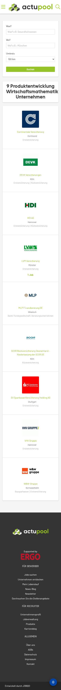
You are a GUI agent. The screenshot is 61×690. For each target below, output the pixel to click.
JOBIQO (26, 685)
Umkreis (10, 53)
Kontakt (31, 663)
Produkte (30, 623)
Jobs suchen (30, 574)
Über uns (30, 644)
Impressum (30, 659)
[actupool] (31, 6)
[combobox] (30, 32)
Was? (8, 26)
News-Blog (30, 588)
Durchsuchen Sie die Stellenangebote (30, 598)
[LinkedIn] (30, 542)
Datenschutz (30, 654)
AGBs (30, 649)
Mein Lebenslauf (30, 584)
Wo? (8, 39)
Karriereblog (30, 628)
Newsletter (30, 593)
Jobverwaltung (30, 619)
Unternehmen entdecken (30, 579)
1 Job (30, 275)
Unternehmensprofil (30, 614)
